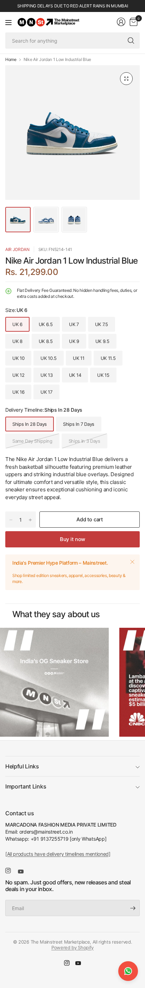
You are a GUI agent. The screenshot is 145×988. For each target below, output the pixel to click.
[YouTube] (23, 871)
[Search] (131, 40)
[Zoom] (126, 78)
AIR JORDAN (17, 249)
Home (11, 59)
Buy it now (73, 539)
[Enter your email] (133, 908)
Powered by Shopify (72, 947)
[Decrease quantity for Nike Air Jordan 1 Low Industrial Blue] (11, 520)
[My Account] (121, 22)
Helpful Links (22, 766)
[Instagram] (11, 870)
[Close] (132, 561)
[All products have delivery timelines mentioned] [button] (58, 854)
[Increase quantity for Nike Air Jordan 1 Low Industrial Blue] (30, 520)
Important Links (25, 786)
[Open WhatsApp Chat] (128, 971)
